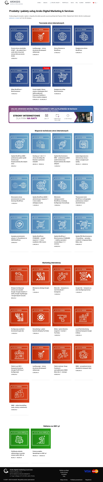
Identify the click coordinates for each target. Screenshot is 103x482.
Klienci (81, 2)
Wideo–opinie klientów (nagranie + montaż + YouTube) (61, 331)
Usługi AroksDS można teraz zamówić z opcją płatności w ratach (44, 109)
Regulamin (88, 479)
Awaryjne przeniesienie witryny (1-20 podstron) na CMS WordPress (19, 238)
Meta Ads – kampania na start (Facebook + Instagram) (61, 290)
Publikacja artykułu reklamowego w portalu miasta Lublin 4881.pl (18, 453)
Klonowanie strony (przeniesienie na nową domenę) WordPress (18, 199)
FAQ (77, 2)
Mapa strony (63, 479)
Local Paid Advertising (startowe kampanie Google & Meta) (84, 331)
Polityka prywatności (76, 479)
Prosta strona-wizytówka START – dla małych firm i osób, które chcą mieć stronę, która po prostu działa (18, 52)
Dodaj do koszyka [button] (17, 60)
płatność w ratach (14, 18)
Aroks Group (64, 472)
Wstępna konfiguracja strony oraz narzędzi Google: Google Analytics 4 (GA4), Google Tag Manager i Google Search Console (19, 291)
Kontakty (88, 2)
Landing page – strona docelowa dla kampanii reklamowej (39, 50)
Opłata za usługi (64, 470)
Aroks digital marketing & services (21, 470)
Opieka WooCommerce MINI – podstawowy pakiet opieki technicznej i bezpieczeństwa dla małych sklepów (62, 159)
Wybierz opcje (38, 101)
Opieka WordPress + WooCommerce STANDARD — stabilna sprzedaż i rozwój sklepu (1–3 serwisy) (62, 240)
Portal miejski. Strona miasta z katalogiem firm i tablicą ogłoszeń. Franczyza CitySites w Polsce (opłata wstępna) (40, 93)
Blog (72, 2)
